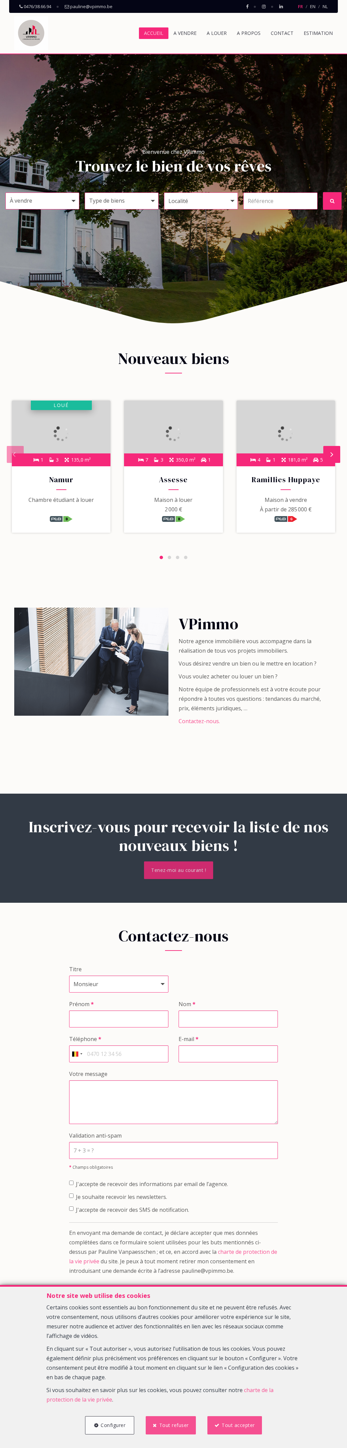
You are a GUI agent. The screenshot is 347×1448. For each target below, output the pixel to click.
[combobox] (76, 1054)
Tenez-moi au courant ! (178, 870)
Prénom (81, 1004)
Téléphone (85, 1039)
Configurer (113, 1425)
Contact (282, 33)
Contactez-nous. (199, 721)
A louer (217, 33)
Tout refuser (174, 1425)
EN (312, 6)
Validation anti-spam (95, 1135)
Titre (75, 969)
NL (325, 6)
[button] (201, 200)
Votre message (88, 1074)
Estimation (318, 33)
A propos (249, 33)
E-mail (189, 1039)
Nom (187, 1004)
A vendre (185, 33)
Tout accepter (238, 1425)
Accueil (153, 33)
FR (300, 6)
